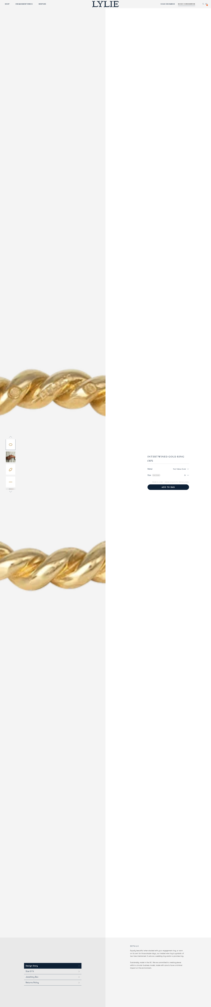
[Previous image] (10, 436)
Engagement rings (24, 4)
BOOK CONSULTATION (186, 4)
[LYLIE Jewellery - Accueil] (105, 4)
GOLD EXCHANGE (168, 4)
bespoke (42, 4)
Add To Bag (168, 487)
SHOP (7, 4)
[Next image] (10, 491)
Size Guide (156, 475)
